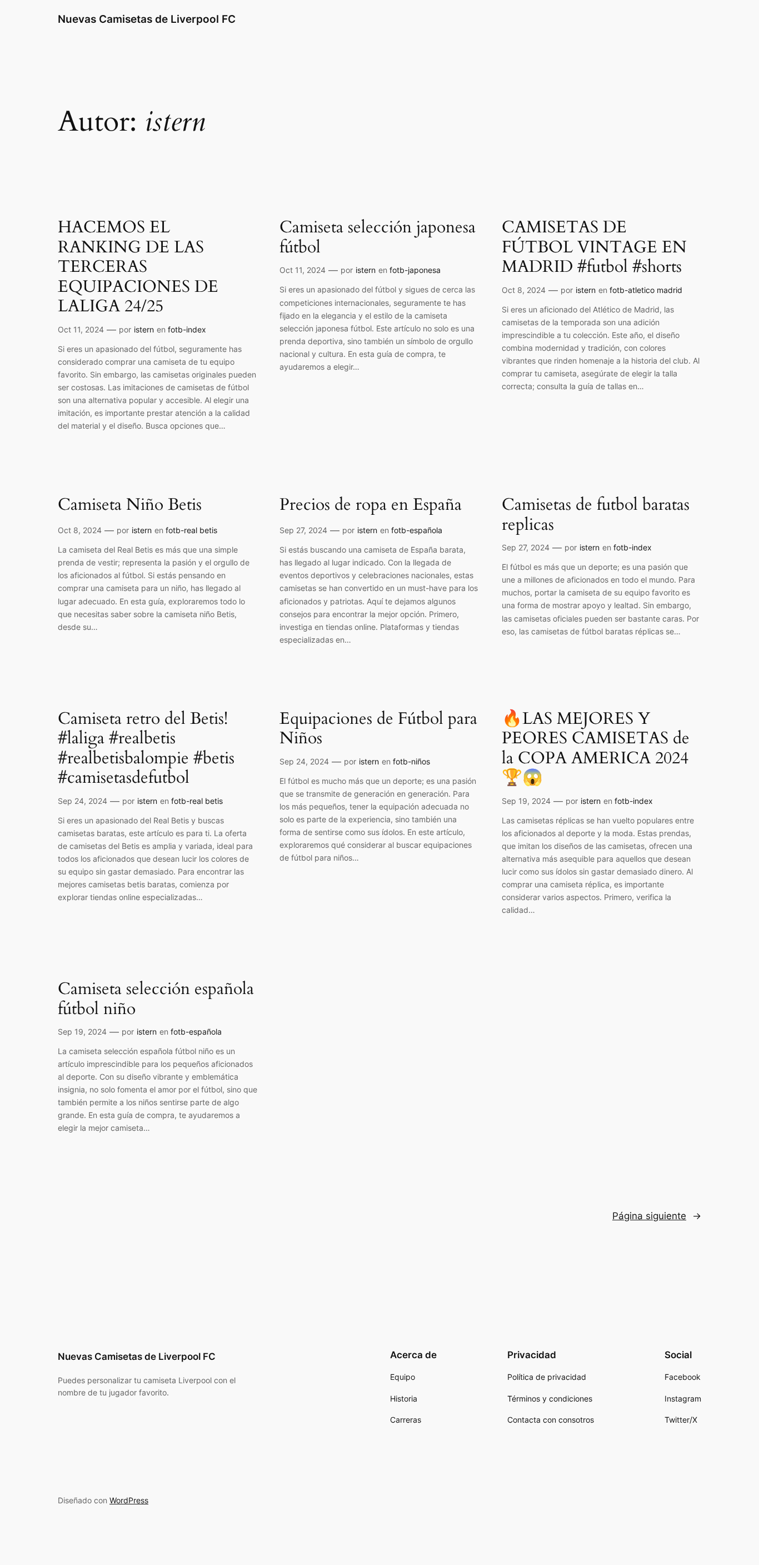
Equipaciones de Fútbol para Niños (378, 729)
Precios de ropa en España (370, 505)
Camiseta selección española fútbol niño (156, 999)
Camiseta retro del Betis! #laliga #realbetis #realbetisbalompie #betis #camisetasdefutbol (146, 748)
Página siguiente (656, 1215)
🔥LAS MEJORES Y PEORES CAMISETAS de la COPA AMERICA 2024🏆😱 (596, 748)
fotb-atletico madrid (646, 290)
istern (144, 329)
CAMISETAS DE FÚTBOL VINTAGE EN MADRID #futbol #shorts (594, 247)
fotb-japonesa (415, 270)
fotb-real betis (191, 530)
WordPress (128, 1500)
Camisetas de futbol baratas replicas (596, 515)
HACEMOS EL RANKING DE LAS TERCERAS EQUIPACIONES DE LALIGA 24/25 (138, 267)
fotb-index (187, 329)
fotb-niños (411, 761)
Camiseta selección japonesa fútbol (377, 237)
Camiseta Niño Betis (130, 505)
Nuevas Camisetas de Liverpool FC (147, 19)
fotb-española (416, 530)
